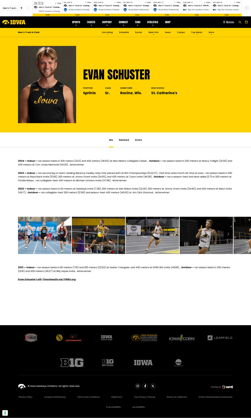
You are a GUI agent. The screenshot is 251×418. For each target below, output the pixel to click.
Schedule (124, 32)
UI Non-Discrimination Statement (215, 397)
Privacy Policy (25, 397)
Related (124, 140)
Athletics (152, 22)
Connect (123, 22)
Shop (168, 22)
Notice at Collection (177, 397)
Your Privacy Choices (144, 397)
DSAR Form (116, 397)
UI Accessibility (113, 407)
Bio (111, 140)
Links (48, 15)
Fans (137, 22)
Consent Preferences (55, 397)
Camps (181, 33)
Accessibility (138, 407)
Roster (138, 32)
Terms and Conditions (88, 397)
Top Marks (196, 32)
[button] (246, 8)
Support (107, 22)
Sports (76, 22)
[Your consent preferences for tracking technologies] (5, 413)
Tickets (91, 22)
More (211, 32)
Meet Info (154, 32)
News (168, 32)
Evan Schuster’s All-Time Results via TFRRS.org (47, 279)
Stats (138, 140)
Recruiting (107, 32)
